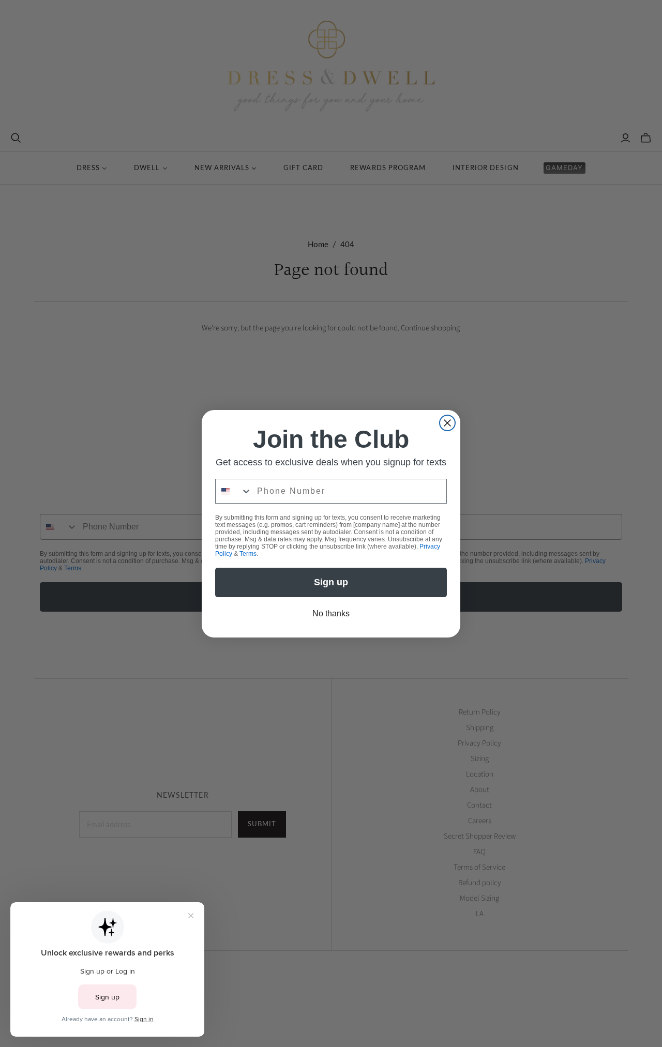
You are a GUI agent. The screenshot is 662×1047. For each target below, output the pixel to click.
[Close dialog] (447, 423)
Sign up (331, 582)
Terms (248, 553)
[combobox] (234, 491)
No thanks (331, 613)
